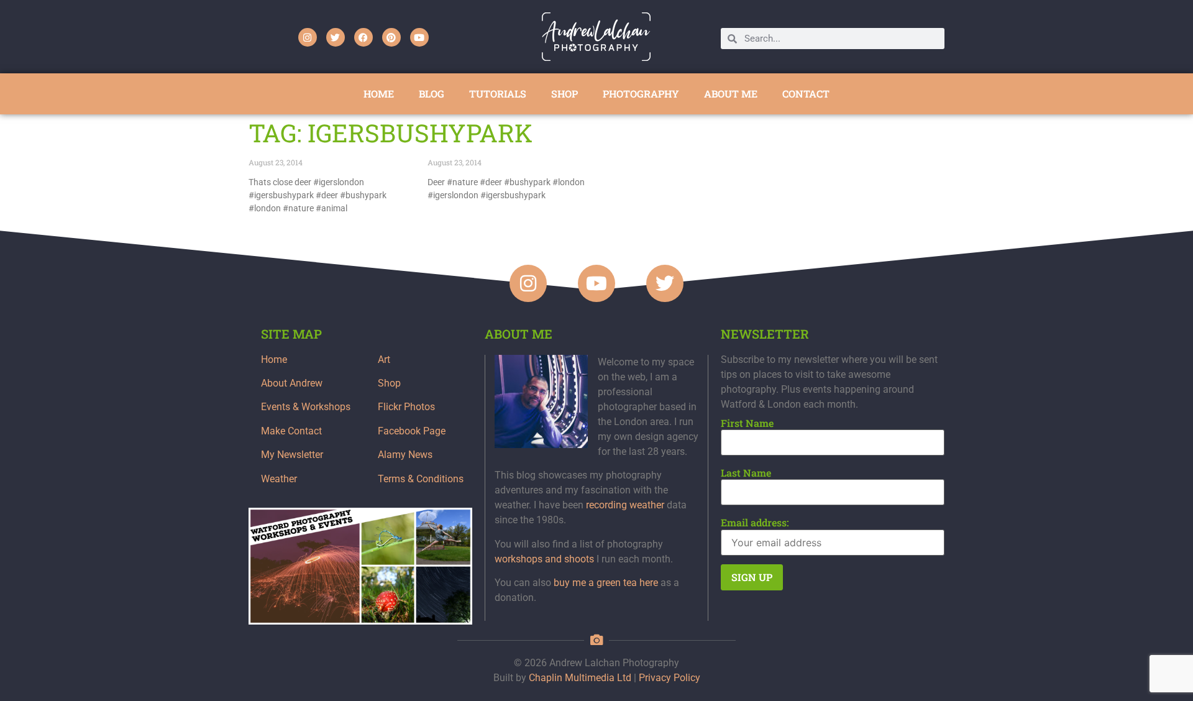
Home (274, 359)
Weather (279, 479)
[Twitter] (335, 37)
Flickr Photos (406, 407)
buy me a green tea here (606, 583)
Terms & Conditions (421, 479)
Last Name (746, 473)
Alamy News (405, 454)
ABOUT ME (730, 93)
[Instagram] (307, 37)
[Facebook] (363, 37)
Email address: (755, 523)
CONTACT (806, 93)
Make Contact (291, 431)
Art (384, 359)
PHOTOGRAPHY (641, 93)
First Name (747, 423)
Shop (389, 383)
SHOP (564, 93)
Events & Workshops (305, 407)
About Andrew (291, 383)
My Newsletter (292, 454)
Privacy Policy (669, 678)
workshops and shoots (544, 559)
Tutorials (497, 93)
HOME (378, 93)
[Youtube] (419, 37)
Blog (431, 93)
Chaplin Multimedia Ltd (580, 678)
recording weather (625, 505)
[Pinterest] (391, 37)
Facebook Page (412, 431)
